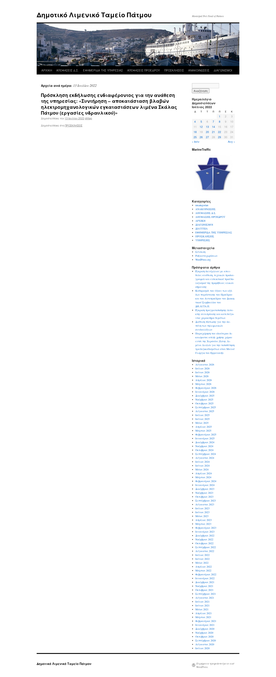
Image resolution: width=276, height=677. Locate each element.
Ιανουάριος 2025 (205, 438)
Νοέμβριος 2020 (204, 632)
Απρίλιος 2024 (203, 473)
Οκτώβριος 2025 (204, 403)
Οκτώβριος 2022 (204, 543)
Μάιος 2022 (202, 562)
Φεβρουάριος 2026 (205, 387)
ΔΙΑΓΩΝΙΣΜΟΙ (223, 70)
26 (201, 137)
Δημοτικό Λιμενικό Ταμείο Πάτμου (94, 14)
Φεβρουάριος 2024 (205, 481)
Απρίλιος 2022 (203, 566)
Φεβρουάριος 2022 (205, 574)
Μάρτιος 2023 (203, 523)
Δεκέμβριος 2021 (204, 582)
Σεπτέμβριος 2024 (205, 454)
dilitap (88, 118)
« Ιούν (195, 141)
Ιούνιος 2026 (202, 372)
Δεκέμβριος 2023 (204, 488)
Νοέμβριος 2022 (204, 539)
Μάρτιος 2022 (203, 570)
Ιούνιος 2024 (202, 465)
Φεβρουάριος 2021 (205, 621)
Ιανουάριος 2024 (205, 485)
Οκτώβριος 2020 (204, 636)
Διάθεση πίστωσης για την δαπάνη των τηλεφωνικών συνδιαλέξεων (213, 325)
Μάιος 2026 (202, 376)
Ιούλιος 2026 (202, 368)
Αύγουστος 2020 (204, 644)
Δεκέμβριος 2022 (204, 535)
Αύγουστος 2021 (204, 597)
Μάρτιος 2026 (203, 384)
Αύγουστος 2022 (204, 551)
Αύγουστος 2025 (204, 411)
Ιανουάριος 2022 (205, 578)
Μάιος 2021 (202, 609)
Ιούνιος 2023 (202, 512)
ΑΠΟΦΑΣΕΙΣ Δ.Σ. (67, 70)
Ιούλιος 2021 (202, 601)
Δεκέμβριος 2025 (204, 395)
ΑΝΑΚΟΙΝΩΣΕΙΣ (198, 70)
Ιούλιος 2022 (202, 555)
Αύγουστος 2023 (204, 504)
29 (219, 137)
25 (195, 137)
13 (207, 126)
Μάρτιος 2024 (203, 477)
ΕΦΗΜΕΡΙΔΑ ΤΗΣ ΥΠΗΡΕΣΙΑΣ (103, 70)
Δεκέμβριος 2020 (204, 628)
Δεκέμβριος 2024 (204, 442)
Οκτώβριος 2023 (204, 496)
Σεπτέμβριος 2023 (205, 500)
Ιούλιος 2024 (202, 461)
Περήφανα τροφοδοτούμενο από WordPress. (215, 665)
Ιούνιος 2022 (202, 558)
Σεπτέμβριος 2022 (205, 547)
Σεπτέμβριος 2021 (205, 593)
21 (213, 132)
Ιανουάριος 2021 (205, 624)
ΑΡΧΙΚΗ (46, 70)
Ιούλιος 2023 (202, 508)
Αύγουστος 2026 (204, 364)
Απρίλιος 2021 (203, 613)
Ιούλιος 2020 (202, 648)
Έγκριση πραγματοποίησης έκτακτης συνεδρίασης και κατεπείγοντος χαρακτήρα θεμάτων (214, 314)
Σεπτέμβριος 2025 (205, 407)
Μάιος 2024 (202, 469)
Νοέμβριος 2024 (204, 446)
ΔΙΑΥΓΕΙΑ (201, 228)
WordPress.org (203, 259)
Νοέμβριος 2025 (204, 399)
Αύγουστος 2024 (204, 457)
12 (201, 126)
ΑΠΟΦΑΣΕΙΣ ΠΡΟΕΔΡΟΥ (143, 70)
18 (195, 132)
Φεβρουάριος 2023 (205, 527)
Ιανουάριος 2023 (205, 531)
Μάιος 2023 (202, 516)
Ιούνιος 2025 (202, 419)
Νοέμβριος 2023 (204, 492)
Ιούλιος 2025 (202, 415)
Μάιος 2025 (202, 422)
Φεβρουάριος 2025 (205, 434)
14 (213, 126)
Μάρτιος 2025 (203, 430)
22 (219, 132)
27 (207, 137)
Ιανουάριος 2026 (205, 391)
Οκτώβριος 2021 (204, 590)
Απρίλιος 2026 (203, 380)
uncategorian (201, 205)
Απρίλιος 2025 (203, 426)
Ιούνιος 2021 (202, 605)
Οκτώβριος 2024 (204, 450)
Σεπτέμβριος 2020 (205, 640)
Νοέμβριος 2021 (204, 586)
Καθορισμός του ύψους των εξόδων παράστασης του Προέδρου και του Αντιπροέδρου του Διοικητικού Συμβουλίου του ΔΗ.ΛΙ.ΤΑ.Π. (215, 298)
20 (207, 132)
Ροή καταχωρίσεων (206, 255)
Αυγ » (231, 141)
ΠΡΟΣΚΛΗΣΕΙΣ (174, 70)
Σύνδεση (200, 251)
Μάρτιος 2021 (203, 617)
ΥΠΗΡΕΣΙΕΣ (202, 240)
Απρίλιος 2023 (203, 520)
